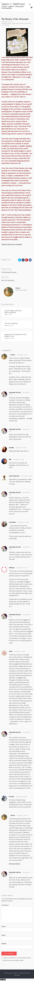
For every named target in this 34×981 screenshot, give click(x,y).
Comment (5, 905)
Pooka (11, 796)
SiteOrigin (17, 975)
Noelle (11, 447)
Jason (12, 355)
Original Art (27, 23)
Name (3, 926)
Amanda (3, 23)
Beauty (9, 23)
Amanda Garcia (15, 392)
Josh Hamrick (14, 476)
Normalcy (21, 23)
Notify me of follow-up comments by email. (17, 958)
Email (3, 935)
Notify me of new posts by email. (13, 960)
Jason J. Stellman (13, 4)
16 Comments (5, 25)
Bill (10, 459)
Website (3, 943)
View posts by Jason (21, 290)
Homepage (14, 23)
